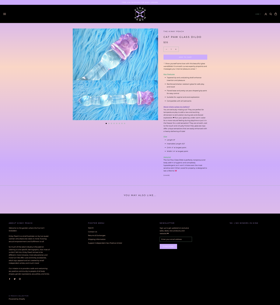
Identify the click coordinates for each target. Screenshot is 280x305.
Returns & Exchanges (96, 235)
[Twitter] (175, 174)
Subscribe (168, 246)
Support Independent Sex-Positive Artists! (105, 243)
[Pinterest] (177, 174)
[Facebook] (172, 174)
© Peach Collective (19, 296)
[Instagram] (20, 278)
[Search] (271, 14)
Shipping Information (97, 239)
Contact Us (92, 232)
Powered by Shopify (17, 299)
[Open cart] (276, 14)
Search (91, 228)
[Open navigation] (4, 14)
